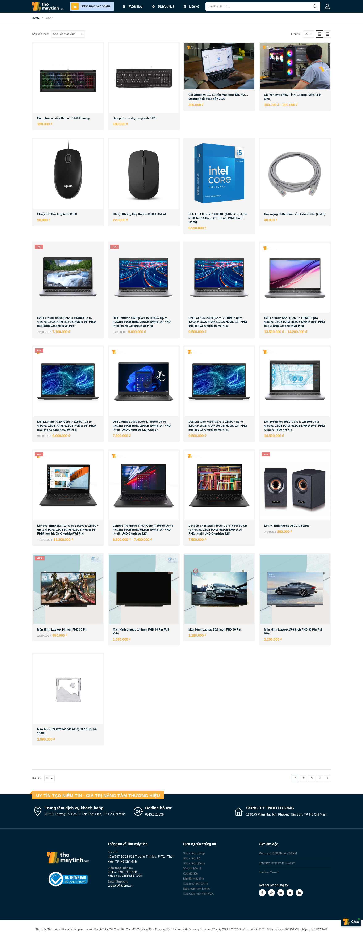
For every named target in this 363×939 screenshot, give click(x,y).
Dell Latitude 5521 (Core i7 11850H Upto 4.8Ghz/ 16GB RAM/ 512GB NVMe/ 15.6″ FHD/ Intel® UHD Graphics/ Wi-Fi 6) (294, 322)
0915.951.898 (127, 872)
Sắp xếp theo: (40, 33)
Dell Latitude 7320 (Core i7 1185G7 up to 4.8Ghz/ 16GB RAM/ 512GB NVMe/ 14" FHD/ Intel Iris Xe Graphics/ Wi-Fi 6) (66, 425)
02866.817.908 (132, 875)
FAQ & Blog (135, 6)
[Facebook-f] (262, 892)
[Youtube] (280, 892)
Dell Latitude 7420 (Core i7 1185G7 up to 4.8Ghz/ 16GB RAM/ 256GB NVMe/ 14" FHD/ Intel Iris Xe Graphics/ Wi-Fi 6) (217, 425)
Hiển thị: (296, 33)
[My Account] (327, 6)
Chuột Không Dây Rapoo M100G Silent (139, 214)
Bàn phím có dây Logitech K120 (135, 118)
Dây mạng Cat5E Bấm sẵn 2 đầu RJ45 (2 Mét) (294, 214)
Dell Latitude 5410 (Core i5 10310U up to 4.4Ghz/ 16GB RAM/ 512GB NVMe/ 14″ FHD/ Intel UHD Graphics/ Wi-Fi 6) (66, 322)
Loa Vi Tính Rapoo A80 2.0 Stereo (287, 525)
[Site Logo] (47, 6)
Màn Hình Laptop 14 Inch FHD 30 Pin (62, 629)
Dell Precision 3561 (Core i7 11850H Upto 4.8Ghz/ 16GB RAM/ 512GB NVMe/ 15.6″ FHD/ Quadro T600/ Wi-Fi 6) (294, 425)
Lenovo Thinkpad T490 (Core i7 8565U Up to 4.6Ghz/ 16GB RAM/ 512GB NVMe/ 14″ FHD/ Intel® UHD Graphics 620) (143, 529)
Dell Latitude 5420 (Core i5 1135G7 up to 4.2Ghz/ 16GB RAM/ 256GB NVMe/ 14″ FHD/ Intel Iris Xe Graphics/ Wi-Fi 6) (142, 322)
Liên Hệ (194, 6)
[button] (319, 34)
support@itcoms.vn (120, 885)
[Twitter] (290, 892)
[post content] (68, 78)
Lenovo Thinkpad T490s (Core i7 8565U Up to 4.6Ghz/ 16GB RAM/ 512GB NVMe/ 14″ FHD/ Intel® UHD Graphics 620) (217, 529)
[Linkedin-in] (299, 892)
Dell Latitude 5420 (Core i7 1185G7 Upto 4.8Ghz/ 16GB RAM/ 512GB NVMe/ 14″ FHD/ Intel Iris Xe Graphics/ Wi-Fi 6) (217, 322)
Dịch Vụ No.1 (166, 6)
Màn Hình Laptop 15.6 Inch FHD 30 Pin (214, 629)
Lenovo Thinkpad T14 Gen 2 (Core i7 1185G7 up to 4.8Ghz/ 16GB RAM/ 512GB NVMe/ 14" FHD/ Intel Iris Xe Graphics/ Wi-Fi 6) (67, 529)
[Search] (315, 6)
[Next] (327, 778)
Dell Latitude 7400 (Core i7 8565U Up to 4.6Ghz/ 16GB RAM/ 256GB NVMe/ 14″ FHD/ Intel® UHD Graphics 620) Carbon (142, 425)
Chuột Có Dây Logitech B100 (57, 214)
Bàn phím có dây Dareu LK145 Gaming (63, 118)
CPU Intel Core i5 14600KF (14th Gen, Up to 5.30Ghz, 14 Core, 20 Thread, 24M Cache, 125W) (217, 218)
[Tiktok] (271, 892)
